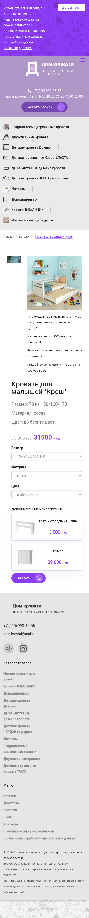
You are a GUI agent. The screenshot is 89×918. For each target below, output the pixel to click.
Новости (10, 810)
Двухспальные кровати (29, 137)
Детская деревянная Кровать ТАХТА (39, 158)
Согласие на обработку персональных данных (39, 838)
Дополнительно (24, 199)
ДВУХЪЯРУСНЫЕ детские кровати (38, 168)
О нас (7, 817)
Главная (8, 236)
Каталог (24, 236)
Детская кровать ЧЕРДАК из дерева (39, 178)
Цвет (15, 486)
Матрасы (18, 189)
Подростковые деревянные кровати (40, 127)
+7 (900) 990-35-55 (46, 91)
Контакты (11, 824)
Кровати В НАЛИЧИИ (27, 210)
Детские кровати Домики (31, 147)
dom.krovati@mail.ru (19, 634)
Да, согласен (71, 7)
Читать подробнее (18, 48)
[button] (44, 107)
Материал (19, 467)
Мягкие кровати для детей (32, 220)
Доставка (11, 803)
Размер (17, 448)
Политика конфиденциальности (28, 831)
